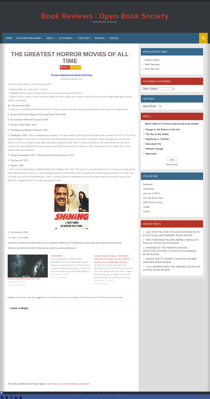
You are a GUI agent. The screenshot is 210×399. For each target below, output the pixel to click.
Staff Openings (152, 64)
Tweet (206, 397)
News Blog (31, 297)
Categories (65, 38)
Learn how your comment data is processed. (68, 384)
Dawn (77, 67)
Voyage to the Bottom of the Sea (163, 129)
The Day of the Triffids (157, 134)
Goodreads (148, 189)
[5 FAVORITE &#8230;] (72, 267)
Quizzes (113, 38)
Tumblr (146, 207)
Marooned (151, 154)
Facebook (148, 184)
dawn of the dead (49, 297)
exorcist (60, 297)
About (50, 38)
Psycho (83, 297)
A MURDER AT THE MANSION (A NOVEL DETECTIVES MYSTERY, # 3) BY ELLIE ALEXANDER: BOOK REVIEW (170, 251)
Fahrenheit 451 (153, 144)
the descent (91, 297)
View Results (172, 165)
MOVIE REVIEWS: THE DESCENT (24, 279)
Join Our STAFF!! (151, 193)
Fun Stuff (84, 38)
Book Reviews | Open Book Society (105, 15)
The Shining (102, 297)
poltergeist (75, 297)
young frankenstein (115, 297)
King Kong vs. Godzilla (157, 139)
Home (9, 38)
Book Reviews (152, 69)
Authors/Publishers (28, 38)
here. (26, 238)
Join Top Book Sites (153, 198)
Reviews (100, 38)
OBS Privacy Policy (152, 202)
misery (67, 297)
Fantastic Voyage (154, 149)
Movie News (21, 297)
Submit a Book (152, 60)
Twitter (146, 211)
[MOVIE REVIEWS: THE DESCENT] (28, 266)
